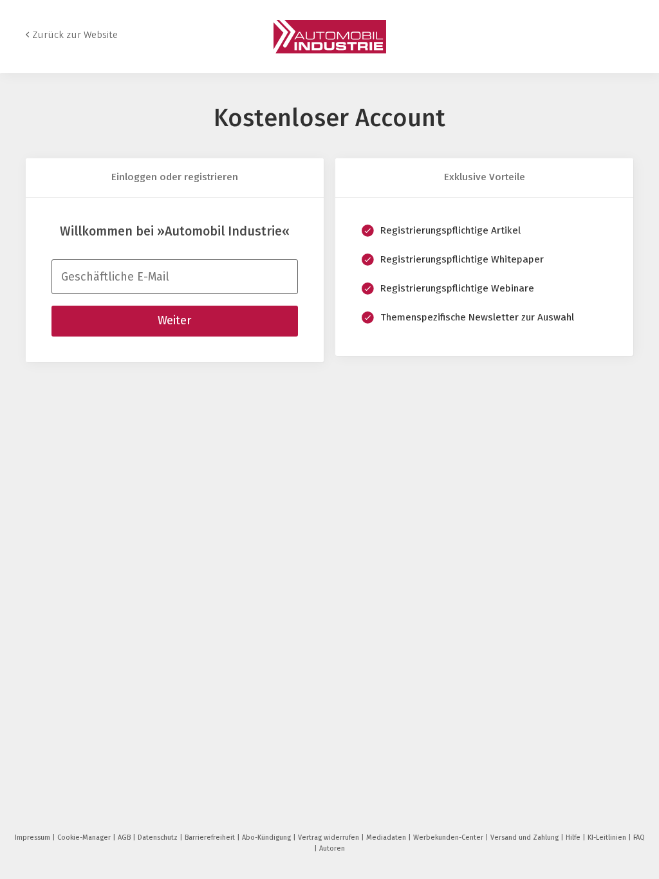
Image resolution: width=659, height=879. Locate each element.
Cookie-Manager (85, 837)
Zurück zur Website (75, 35)
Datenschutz (159, 837)
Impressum (33, 837)
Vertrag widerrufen (329, 837)
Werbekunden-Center (449, 837)
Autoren (332, 848)
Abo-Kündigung (267, 837)
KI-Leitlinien (608, 837)
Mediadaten (387, 837)
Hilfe (574, 837)
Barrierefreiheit (211, 837)
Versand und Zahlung (525, 837)
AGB (125, 837)
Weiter (174, 320)
